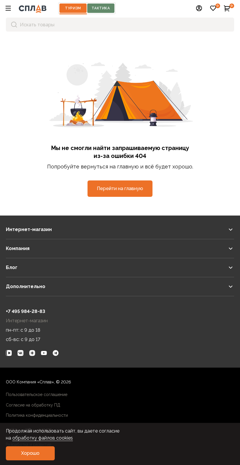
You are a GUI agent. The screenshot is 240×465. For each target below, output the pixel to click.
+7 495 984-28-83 (25, 311)
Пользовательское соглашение (36, 394)
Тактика (101, 8)
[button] (8, 8)
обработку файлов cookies (42, 438)
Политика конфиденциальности (37, 415)
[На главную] (33, 8)
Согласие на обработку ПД (33, 405)
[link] (8, 353)
